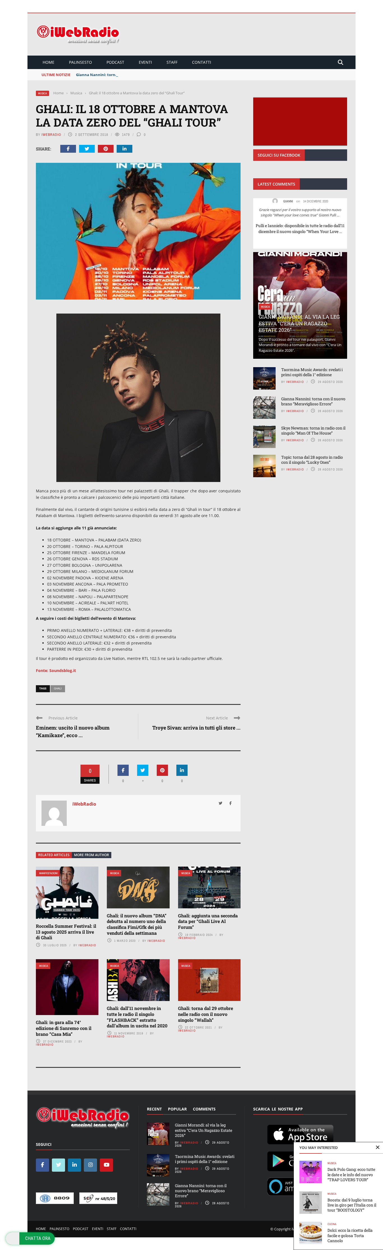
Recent (154, 1109)
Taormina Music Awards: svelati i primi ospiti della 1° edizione (312, 372)
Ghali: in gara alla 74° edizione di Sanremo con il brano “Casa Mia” (63, 1028)
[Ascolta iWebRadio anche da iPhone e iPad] (300, 1133)
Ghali (58, 688)
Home (48, 62)
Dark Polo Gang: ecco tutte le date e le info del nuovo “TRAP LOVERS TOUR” (351, 1174)
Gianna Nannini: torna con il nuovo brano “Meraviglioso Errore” (134, 74)
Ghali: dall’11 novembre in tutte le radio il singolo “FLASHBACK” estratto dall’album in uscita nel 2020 (137, 1017)
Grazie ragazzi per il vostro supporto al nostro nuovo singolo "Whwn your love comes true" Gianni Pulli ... (300, 212)
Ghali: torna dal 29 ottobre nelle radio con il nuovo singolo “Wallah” (205, 1014)
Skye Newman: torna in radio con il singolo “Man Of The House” (313, 430)
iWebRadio (51, 134)
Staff (172, 62)
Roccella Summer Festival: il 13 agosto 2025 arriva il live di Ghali (66, 932)
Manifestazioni (48, 873)
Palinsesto (80, 62)
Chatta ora (37, 1238)
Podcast (115, 62)
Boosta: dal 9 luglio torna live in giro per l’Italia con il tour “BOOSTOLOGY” (351, 1205)
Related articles (54, 855)
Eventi (145, 62)
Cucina (331, 1224)
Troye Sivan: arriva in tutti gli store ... (196, 727)
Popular (177, 1109)
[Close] (377, 1147)
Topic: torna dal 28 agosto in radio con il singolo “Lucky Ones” (312, 459)
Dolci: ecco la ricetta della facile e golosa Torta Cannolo (350, 1235)
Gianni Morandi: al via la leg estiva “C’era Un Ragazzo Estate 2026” (299, 323)
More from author (91, 855)
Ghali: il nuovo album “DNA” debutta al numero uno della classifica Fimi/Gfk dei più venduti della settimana (137, 924)
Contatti (201, 62)
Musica (42, 93)
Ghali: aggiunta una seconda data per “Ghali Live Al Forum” (208, 921)
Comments (204, 1109)
